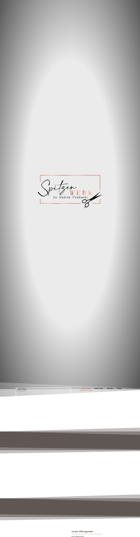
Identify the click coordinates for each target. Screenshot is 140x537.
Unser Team (98, 388)
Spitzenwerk (86, 388)
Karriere (110, 388)
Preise (119, 388)
